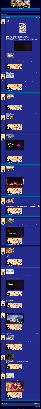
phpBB (18, 408)
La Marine (3, 13)
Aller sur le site (20, 8)
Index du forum (2, 12)
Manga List (7, 69)
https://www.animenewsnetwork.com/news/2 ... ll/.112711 (10, 301)
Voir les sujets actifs (7, 11)
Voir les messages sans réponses (3, 11)
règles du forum (7, 90)
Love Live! (2, 13)
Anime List (9, 69)
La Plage (4, 12)
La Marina (6, 12)
